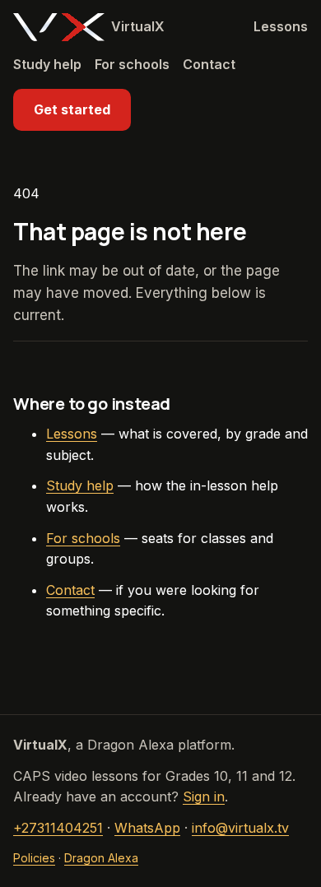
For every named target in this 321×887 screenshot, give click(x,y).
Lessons (281, 26)
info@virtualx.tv (240, 828)
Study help (47, 64)
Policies (34, 858)
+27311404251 (58, 828)
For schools (132, 64)
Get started (72, 109)
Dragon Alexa (101, 858)
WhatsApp (147, 828)
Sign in (204, 796)
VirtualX (138, 26)
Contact (209, 64)
